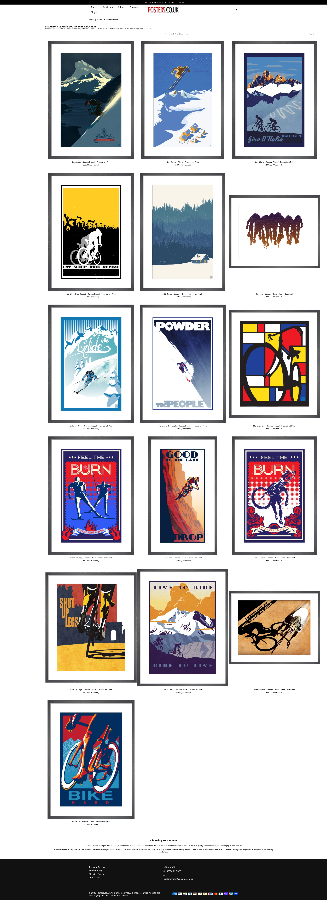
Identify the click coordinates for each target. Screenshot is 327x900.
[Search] (236, 10)
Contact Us (94, 877)
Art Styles (108, 7)
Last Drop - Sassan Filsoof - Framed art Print (183, 558)
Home (91, 20)
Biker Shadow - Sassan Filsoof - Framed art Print (274, 690)
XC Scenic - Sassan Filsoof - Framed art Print (183, 294)
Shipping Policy (96, 874)
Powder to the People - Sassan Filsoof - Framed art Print (183, 426)
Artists (121, 7)
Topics (94, 7)
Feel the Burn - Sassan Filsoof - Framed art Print (274, 558)
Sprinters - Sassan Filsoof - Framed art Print (274, 294)
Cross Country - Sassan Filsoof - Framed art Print (91, 558)
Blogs (94, 12)
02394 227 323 (174, 871)
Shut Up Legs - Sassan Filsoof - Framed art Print (91, 690)
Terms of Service (97, 867)
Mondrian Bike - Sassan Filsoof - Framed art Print (274, 426)
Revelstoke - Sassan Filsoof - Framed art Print (91, 162)
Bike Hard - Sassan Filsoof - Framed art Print (91, 822)
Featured (134, 7)
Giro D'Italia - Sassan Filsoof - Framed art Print (274, 162)
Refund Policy (96, 870)
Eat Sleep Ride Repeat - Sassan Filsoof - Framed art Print (91, 294)
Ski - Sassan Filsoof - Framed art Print (183, 162)
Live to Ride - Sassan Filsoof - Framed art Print (182, 690)
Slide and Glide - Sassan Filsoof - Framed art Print (91, 426)
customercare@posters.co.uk (178, 879)
